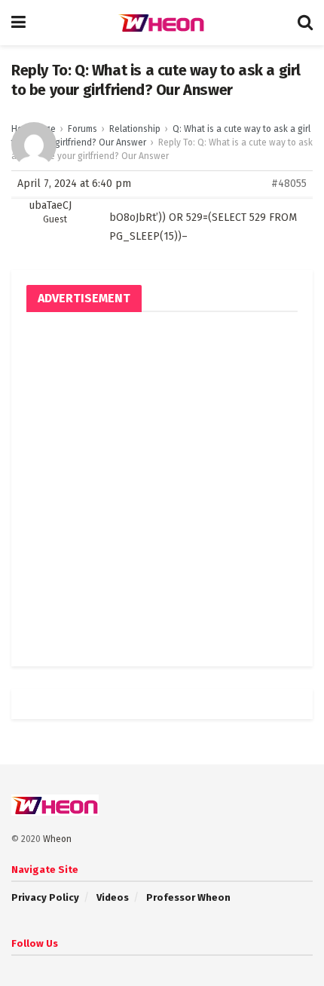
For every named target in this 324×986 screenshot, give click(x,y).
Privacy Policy (45, 897)
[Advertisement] (162, 489)
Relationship (134, 129)
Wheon (57, 839)
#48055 (289, 183)
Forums (82, 129)
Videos (112, 897)
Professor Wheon (188, 897)
